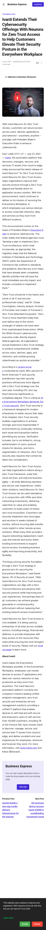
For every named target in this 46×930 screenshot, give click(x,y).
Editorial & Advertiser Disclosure (22, 77)
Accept (25, 924)
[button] (3, 4)
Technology (9, 14)
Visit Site (23, 787)
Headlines (38, 4)
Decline (37, 924)
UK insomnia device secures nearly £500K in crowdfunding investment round (35, 810)
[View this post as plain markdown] (37, 63)
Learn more (8, 918)
